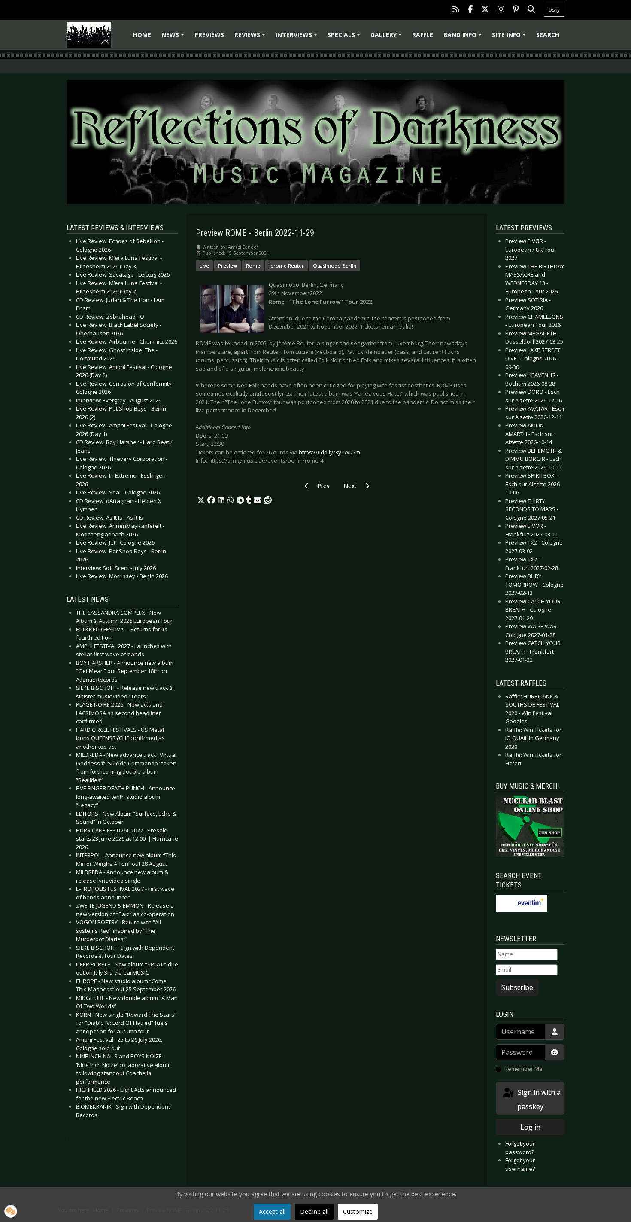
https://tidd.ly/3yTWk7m (329, 452)
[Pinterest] (516, 10)
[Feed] (455, 10)
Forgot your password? (520, 1148)
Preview (227, 265)
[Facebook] (470, 10)
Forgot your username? (520, 1164)
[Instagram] (501, 10)
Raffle (422, 34)
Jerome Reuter (286, 265)
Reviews (251, 37)
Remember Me (523, 1069)
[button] (201, 500)
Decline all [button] (314, 1211)
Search (547, 34)
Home (142, 34)
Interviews (298, 37)
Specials (345, 37)
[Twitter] (485, 10)
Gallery (387, 37)
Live (204, 265)
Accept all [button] (272, 1211)
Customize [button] (358, 1211)
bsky (554, 9)
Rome (253, 265)
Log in (530, 1127)
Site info (510, 37)
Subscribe (517, 987)
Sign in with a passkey (538, 1099)
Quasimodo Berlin (334, 265)
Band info (463, 37)
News (174, 37)
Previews (209, 34)
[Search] (531, 10)
